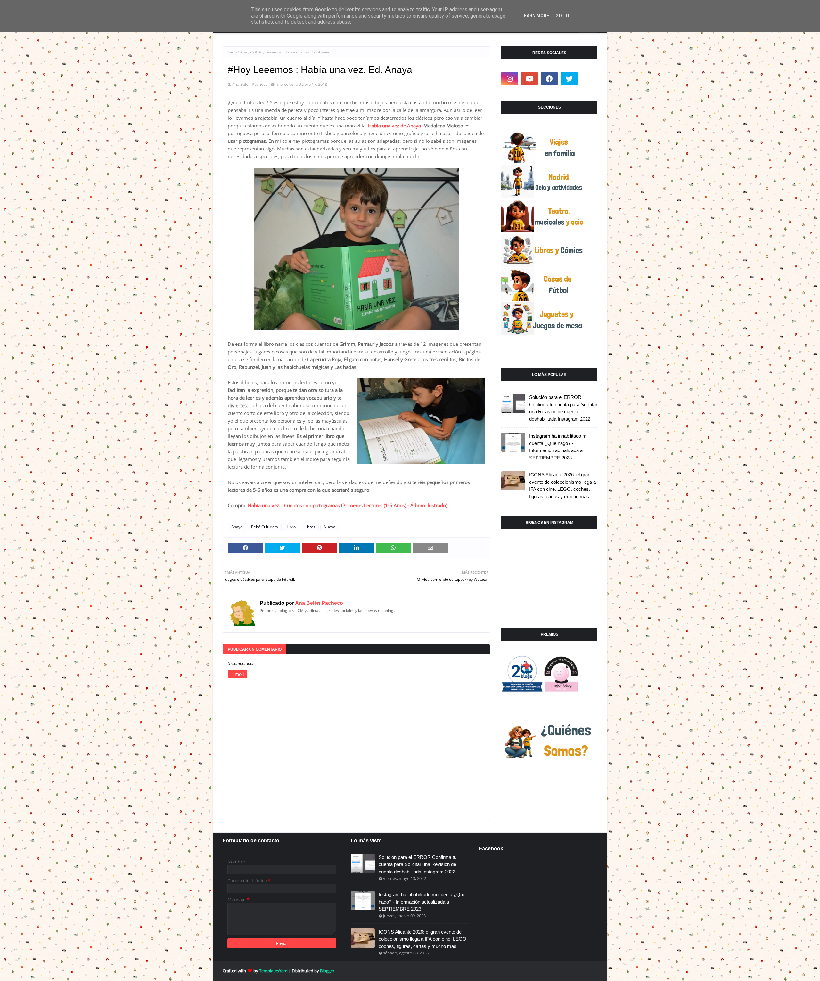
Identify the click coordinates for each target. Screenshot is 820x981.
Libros (309, 527)
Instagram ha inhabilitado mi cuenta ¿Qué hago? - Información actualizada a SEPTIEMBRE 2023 (558, 446)
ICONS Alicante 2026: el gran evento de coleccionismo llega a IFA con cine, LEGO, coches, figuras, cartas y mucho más (562, 485)
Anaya (245, 52)
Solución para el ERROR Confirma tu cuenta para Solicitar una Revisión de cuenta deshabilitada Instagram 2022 (563, 408)
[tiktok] (589, 78)
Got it (562, 15)
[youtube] (529, 78)
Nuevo (329, 527)
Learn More (535, 15)
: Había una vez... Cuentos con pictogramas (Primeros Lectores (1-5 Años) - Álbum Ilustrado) (346, 505)
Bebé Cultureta (264, 527)
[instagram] (509, 78)
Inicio (232, 52)
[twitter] (569, 78)
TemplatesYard (273, 971)
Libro (291, 527)
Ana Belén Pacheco (250, 84)
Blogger (327, 971)
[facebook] (549, 78)
